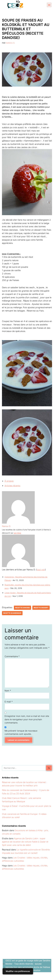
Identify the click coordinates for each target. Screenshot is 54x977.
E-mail (9, 701)
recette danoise (22, 608)
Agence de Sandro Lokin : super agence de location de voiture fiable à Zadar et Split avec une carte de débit (25, 841)
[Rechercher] (49, 768)
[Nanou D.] (18, 523)
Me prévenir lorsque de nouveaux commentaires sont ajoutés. (21, 732)
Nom (8, 690)
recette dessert (41, 608)
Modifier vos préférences (18, 971)
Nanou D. (10, 43)
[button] (49, 5)
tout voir (41, 569)
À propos (9, 481)
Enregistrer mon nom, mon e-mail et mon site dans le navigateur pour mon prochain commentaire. (27, 719)
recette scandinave (12, 613)
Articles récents (12, 485)
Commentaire (12, 656)
